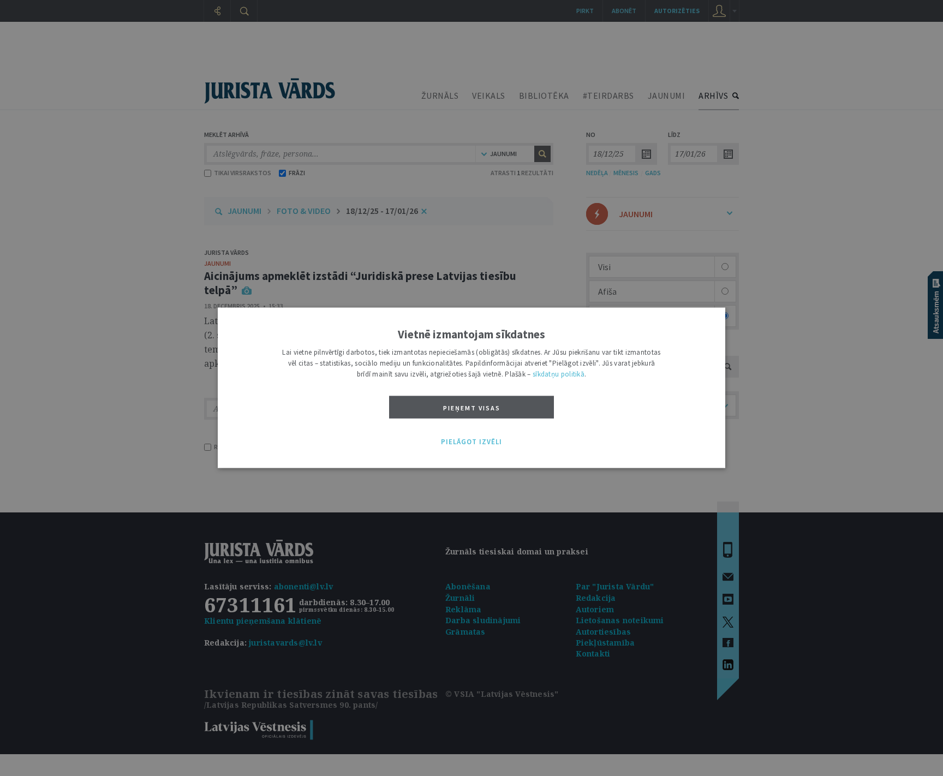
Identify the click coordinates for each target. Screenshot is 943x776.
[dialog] (471, 388)
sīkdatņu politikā (558, 374)
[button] (471, 442)
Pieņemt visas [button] (471, 408)
